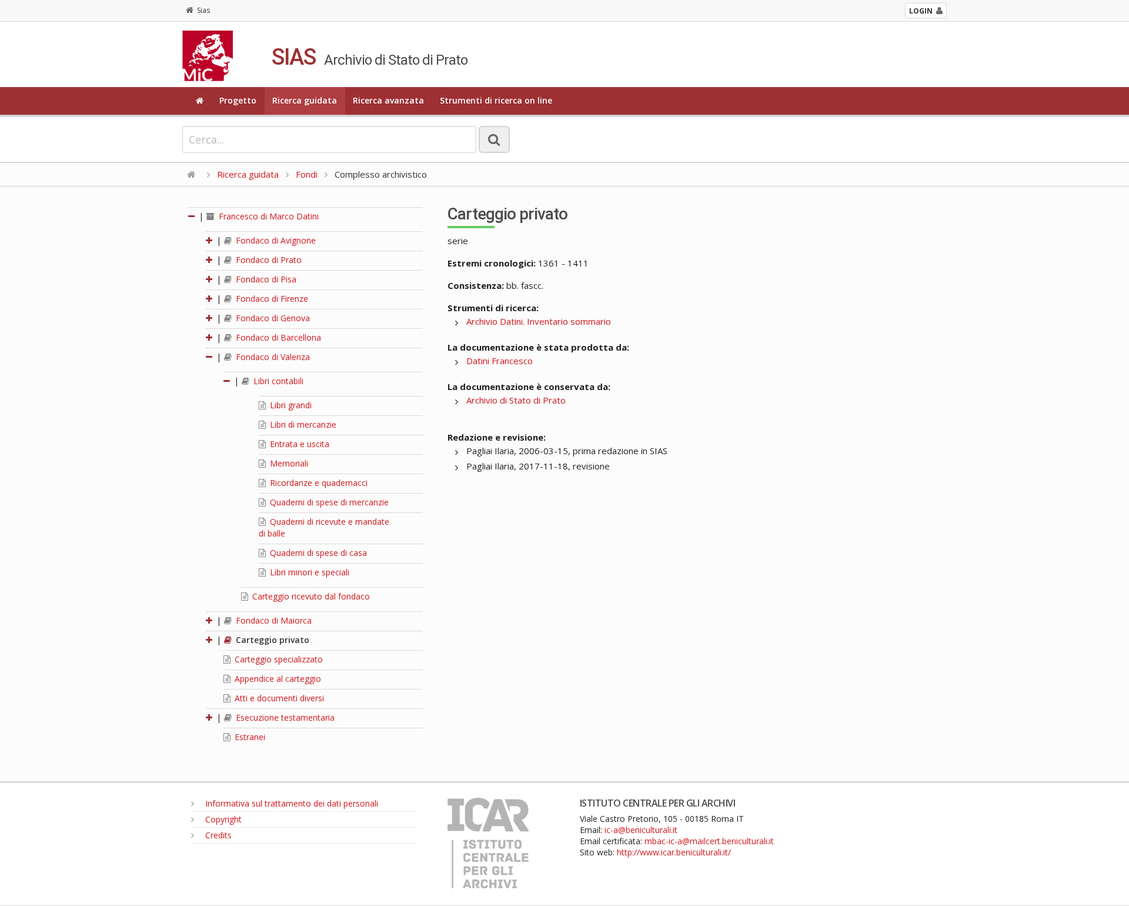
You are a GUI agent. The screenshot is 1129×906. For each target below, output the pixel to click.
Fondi (307, 174)
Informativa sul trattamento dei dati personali (290, 803)
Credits (217, 835)
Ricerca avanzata (388, 100)
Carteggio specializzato (277, 659)
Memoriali (288, 463)
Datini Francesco (499, 361)
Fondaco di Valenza (271, 356)
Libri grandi (290, 405)
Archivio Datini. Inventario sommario (538, 321)
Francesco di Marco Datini (267, 216)
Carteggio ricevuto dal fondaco (310, 596)
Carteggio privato (271, 639)
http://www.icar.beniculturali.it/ (674, 852)
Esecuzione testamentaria (284, 717)
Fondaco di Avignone (274, 240)
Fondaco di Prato (267, 259)
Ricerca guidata (304, 100)
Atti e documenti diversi (278, 698)
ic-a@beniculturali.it (640, 829)
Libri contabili (277, 381)
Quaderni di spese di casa (317, 552)
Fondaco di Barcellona (277, 337)
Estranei (248, 736)
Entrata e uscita (298, 443)
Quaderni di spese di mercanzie (328, 502)
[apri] (210, 240)
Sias (203, 10)
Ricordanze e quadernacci (318, 482)
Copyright (222, 819)
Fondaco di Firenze (270, 298)
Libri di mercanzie (302, 424)
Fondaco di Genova (271, 318)
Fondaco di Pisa (264, 279)
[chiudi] (210, 356)
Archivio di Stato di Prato (516, 400)
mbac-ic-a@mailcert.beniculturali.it (709, 841)
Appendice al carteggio (276, 678)
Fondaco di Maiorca (272, 620)
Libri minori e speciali (308, 572)
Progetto (237, 100)
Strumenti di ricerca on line (496, 100)
